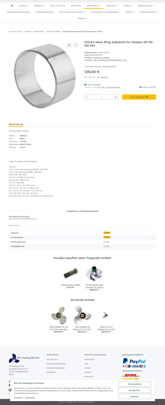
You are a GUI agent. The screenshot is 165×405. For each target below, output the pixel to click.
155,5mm (107, 237)
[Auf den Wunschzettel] (75, 45)
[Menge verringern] (87, 97)
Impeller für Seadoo (101, 57)
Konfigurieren (134, 390)
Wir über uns (52, 359)
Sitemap (87, 372)
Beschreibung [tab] (16, 124)
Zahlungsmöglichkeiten (56, 364)
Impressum (18, 398)
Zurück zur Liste (16, 31)
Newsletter (51, 372)
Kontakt (87, 368)
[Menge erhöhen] (115, 97)
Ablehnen (135, 396)
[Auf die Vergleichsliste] (69, 45)
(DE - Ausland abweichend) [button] (111, 87)
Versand (104, 77)
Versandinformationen (56, 368)
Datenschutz (30, 398)
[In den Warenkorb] (11, 39)
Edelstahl (107, 233)
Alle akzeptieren (134, 384)
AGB (86, 364)
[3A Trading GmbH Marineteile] (12, 5)
